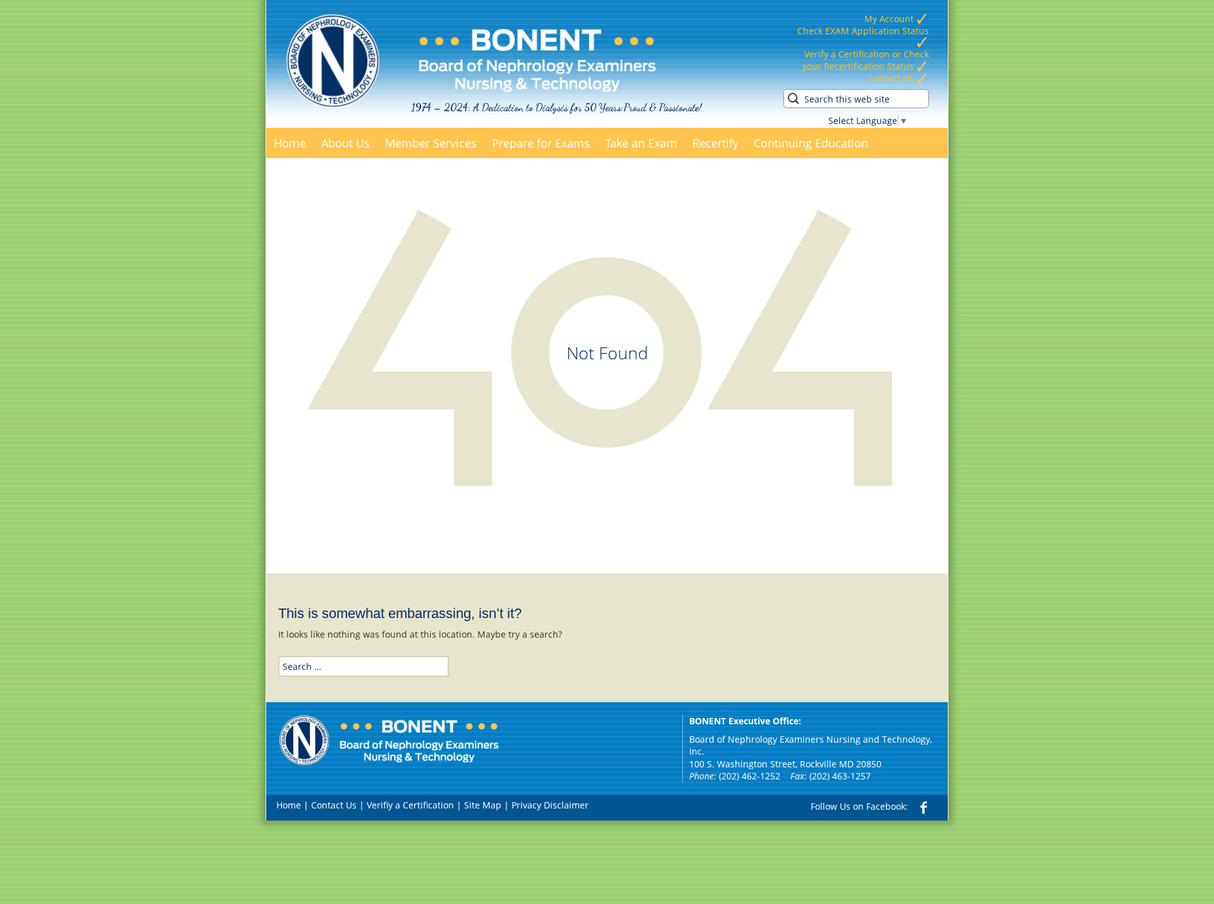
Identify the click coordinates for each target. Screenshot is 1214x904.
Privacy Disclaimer (550, 805)
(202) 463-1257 (840, 776)
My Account (890, 19)
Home (290, 143)
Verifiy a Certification (410, 805)
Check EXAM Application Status (863, 31)
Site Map (482, 805)
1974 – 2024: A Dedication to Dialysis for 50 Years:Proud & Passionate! (556, 107)
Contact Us (892, 78)
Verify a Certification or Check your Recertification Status (865, 60)
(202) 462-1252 (749, 776)
